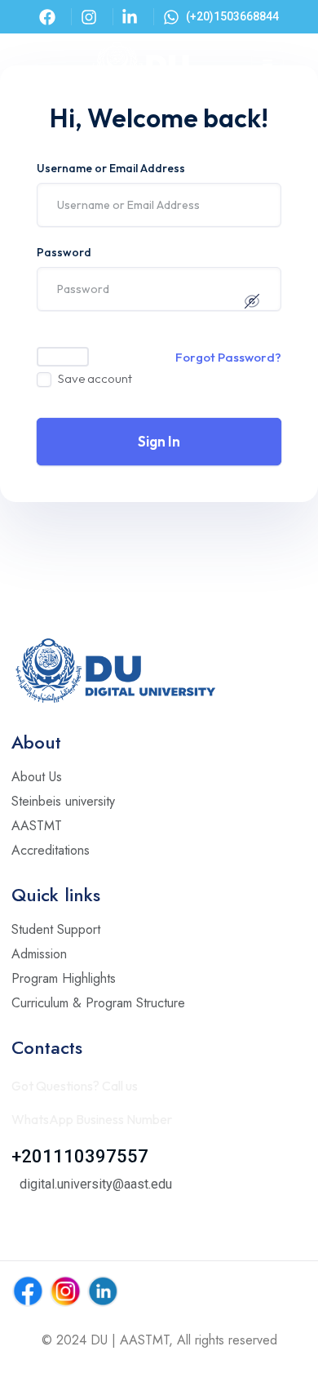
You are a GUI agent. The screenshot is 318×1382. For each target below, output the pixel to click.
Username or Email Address (111, 168)
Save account (95, 378)
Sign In (159, 441)
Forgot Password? (228, 357)
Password (64, 252)
